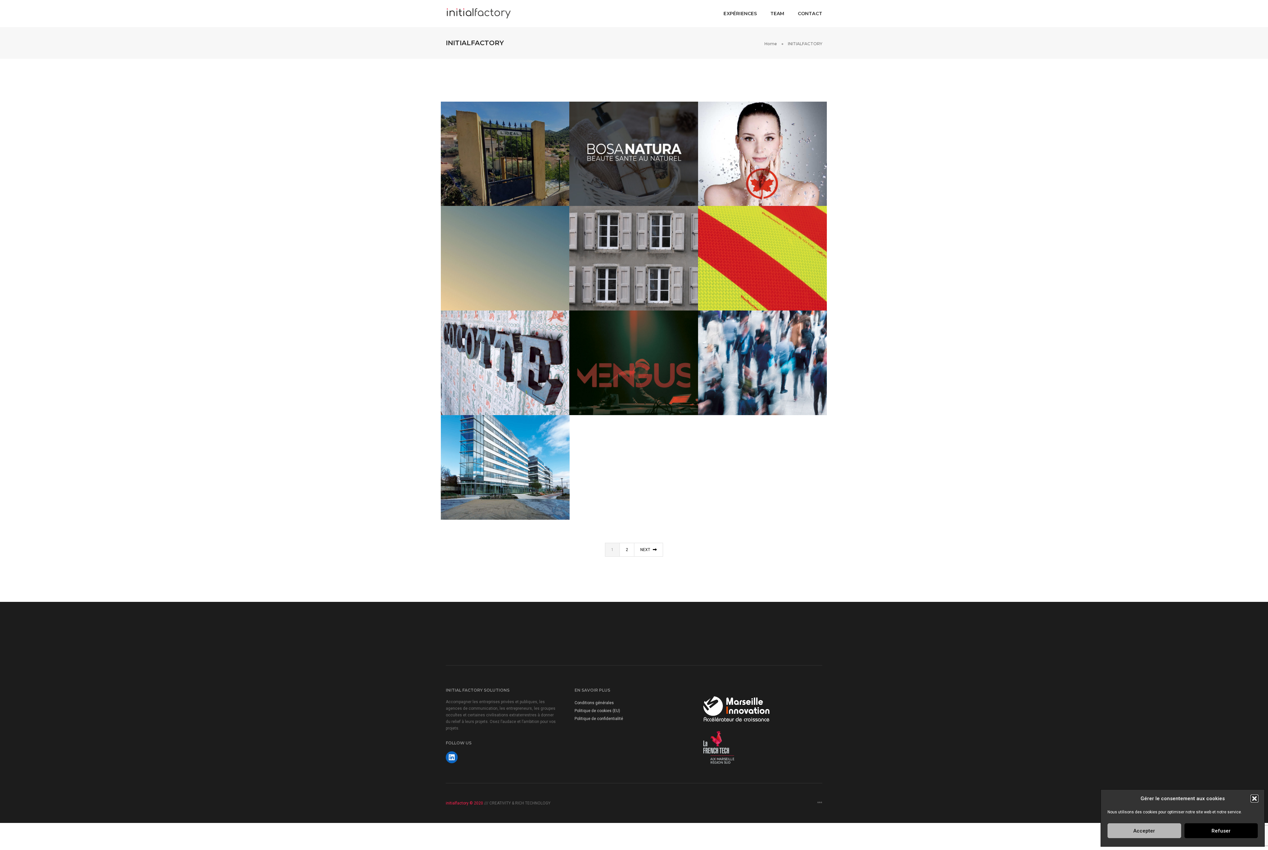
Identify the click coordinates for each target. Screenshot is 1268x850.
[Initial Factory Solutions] (479, 13)
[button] (1254, 798)
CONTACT (810, 13)
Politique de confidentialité (599, 718)
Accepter (1144, 831)
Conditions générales (594, 703)
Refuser (1221, 831)
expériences (740, 13)
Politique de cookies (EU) (597, 710)
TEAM (777, 13)
